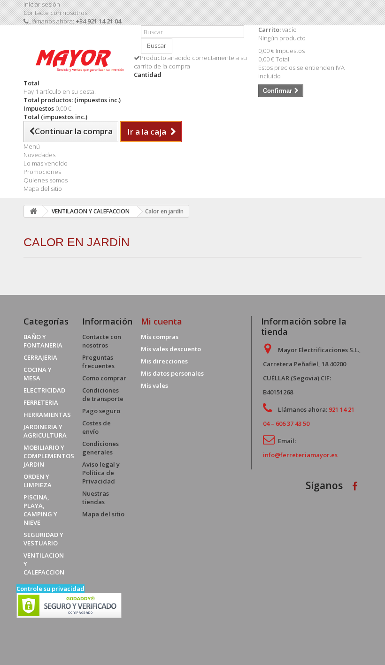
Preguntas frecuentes (98, 361)
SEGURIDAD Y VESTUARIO (43, 538)
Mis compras (159, 336)
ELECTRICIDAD (44, 390)
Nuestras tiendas (95, 497)
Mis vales (154, 385)
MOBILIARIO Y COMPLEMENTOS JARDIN (48, 456)
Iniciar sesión (41, 4)
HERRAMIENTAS (47, 414)
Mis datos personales (172, 373)
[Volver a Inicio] (33, 211)
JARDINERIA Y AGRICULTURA (45, 431)
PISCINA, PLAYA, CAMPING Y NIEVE (40, 510)
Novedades (39, 155)
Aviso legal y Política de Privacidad (101, 472)
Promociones (42, 171)
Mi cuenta (161, 321)
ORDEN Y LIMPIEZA (37, 480)
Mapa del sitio (42, 188)
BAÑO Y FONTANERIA (42, 340)
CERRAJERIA (40, 357)
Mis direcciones (164, 361)
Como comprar (104, 378)
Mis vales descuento (171, 349)
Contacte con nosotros (55, 12)
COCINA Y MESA (37, 373)
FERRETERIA (40, 402)
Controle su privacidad (50, 588)
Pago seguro (101, 411)
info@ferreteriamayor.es (300, 455)
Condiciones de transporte (102, 394)
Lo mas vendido (45, 163)
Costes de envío (96, 427)
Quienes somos (45, 180)
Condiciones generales (100, 447)
